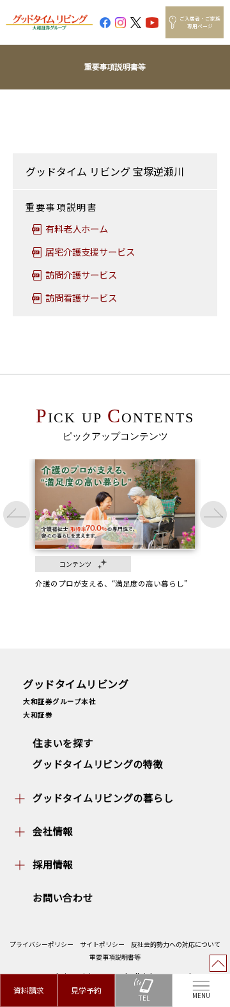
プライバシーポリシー (41, 944)
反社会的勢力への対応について (175, 944)
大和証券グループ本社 (59, 701)
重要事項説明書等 (115, 957)
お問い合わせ (63, 897)
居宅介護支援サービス (90, 251)
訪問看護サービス (81, 297)
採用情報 (53, 864)
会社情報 (53, 831)
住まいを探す (63, 742)
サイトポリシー (102, 944)
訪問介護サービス (81, 274)
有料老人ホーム (76, 228)
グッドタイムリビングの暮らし (103, 797)
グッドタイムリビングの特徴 (98, 764)
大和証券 (37, 714)
